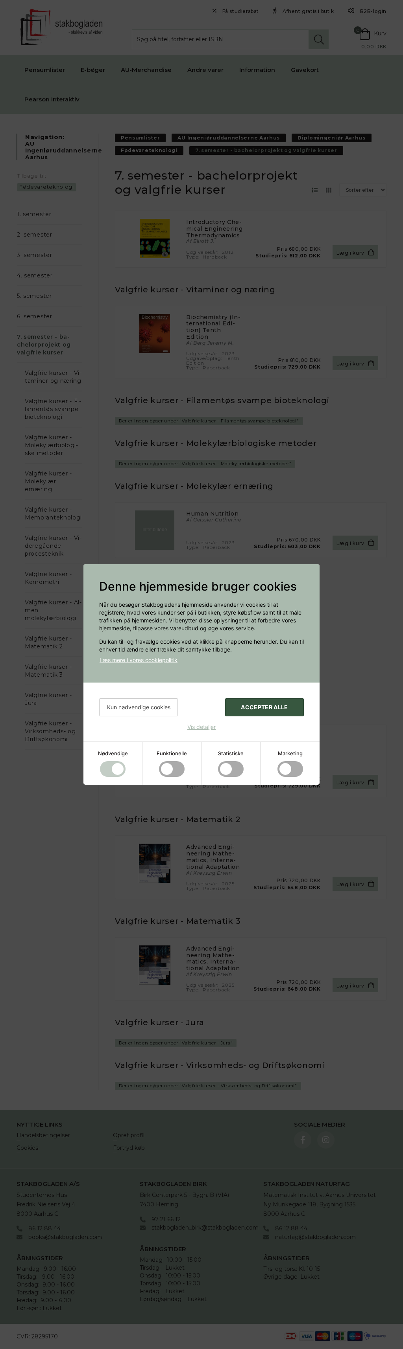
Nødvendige (113, 753)
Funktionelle (172, 753)
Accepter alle (264, 707)
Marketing (290, 753)
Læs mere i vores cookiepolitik (138, 660)
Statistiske (231, 753)
